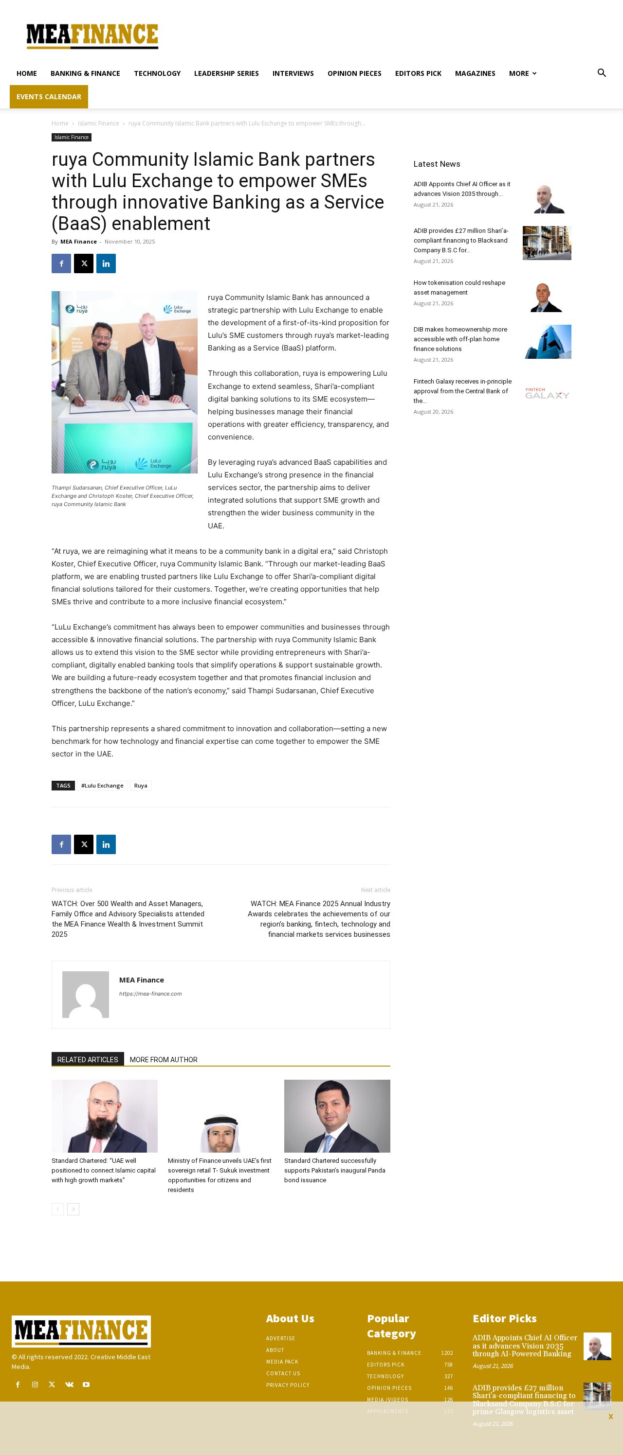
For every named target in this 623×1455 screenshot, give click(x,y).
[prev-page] (58, 1209)
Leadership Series (226, 73)
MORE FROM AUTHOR (164, 1060)
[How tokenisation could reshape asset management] (547, 295)
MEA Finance (78, 241)
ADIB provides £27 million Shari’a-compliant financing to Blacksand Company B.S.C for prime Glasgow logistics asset (524, 1400)
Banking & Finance (85, 73)
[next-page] (73, 1209)
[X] (83, 263)
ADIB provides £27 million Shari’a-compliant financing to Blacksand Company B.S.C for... (461, 240)
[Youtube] (86, 1385)
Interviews (293, 73)
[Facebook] (61, 263)
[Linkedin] (106, 263)
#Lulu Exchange (102, 785)
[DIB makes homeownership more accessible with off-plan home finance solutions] (547, 342)
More (519, 73)
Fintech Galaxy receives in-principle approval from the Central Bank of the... (463, 391)
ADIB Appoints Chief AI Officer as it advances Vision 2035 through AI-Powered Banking (525, 1346)
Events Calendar (49, 96)
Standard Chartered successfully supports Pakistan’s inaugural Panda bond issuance (334, 1170)
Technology (157, 73)
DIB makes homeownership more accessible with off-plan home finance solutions (460, 339)
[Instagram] (35, 1385)
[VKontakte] (69, 1385)
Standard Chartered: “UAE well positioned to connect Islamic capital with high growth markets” (104, 1170)
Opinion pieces (355, 73)
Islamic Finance (98, 123)
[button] (601, 74)
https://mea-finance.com (150, 993)
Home (27, 73)
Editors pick (418, 73)
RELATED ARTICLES (87, 1060)
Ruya (140, 785)
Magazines (475, 73)
